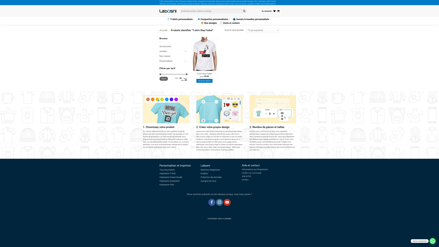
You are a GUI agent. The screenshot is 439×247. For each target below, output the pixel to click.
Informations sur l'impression (255, 169)
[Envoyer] (244, 11)
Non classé (164, 56)
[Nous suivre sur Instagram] (219, 202)
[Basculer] (185, 51)
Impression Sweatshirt (169, 181)
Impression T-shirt (167, 173)
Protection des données (211, 177)
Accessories (165, 46)
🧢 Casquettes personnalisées (212, 19)
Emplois (204, 173)
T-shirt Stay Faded (204, 74)
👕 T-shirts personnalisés (180, 19)
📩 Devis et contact (230, 23)
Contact (245, 180)
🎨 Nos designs (209, 23)
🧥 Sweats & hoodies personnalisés (251, 19)
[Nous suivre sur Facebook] (211, 202)
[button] (267, 11)
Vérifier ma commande (251, 173)
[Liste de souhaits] (274, 11)
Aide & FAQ (246, 176)
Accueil (163, 30)
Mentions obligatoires (210, 170)
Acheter (163, 51)
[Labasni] (167, 11)
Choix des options (204, 81)
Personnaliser (165, 61)
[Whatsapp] (433, 241)
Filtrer (164, 79)
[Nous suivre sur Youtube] (227, 202)
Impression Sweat (167, 177)
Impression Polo (166, 184)
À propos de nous (208, 181)
